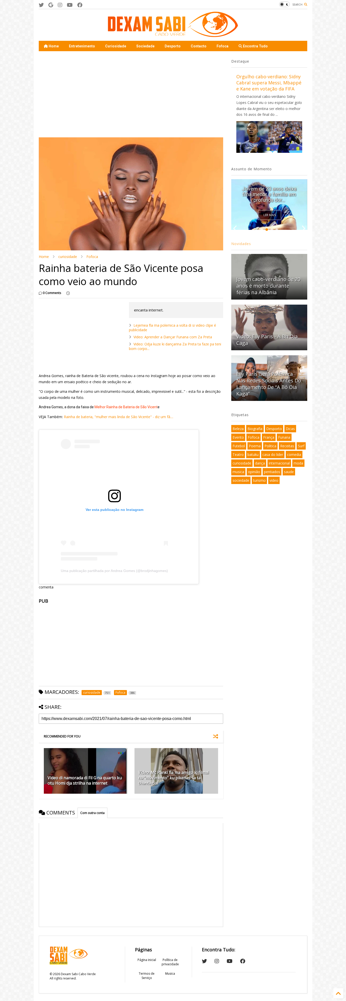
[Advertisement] (131, 94)
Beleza (238, 428)
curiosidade (67, 256)
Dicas (290, 428)
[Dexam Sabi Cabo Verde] (173, 34)
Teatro (238, 454)
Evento (238, 437)
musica (238, 471)
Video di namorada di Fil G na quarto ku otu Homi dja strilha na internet (85, 780)
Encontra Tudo (255, 46)
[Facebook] (79, 5)
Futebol (239, 445)
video (274, 480)
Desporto (173, 46)
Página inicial (147, 960)
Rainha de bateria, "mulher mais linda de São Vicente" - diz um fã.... (118, 416)
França (268, 437)
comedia (294, 454)
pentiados (272, 471)
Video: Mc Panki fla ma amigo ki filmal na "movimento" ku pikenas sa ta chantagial (173, 778)
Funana (284, 437)
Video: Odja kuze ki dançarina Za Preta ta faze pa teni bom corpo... (175, 346)
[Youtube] (70, 5)
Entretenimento (82, 46)
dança (260, 463)
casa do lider (272, 454)
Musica (170, 973)
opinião (254, 471)
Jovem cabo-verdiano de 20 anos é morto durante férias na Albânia (268, 286)
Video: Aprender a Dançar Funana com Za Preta (172, 337)
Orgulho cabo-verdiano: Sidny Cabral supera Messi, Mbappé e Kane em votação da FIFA (268, 82)
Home (53, 46)
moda (298, 463)
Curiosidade (115, 46)
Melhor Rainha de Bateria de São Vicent (126, 407)
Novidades (241, 243)
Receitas (287, 445)
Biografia (254, 428)
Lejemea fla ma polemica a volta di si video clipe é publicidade (172, 327)
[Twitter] (41, 5)
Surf (301, 445)
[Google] (50, 5)
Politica (270, 445)
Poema (255, 445)
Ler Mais (269, 215)
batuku (253, 454)
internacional (279, 463)
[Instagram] (60, 5)
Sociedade (145, 46)
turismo (259, 480)
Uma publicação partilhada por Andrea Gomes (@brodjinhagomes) (114, 571)
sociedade (241, 480)
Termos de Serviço (147, 975)
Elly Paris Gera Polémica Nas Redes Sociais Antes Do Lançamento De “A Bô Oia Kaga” (269, 191)
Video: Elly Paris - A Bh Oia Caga (267, 339)
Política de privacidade (170, 962)
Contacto (198, 46)
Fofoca (222, 46)
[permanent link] (68, 292)
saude (289, 471)
